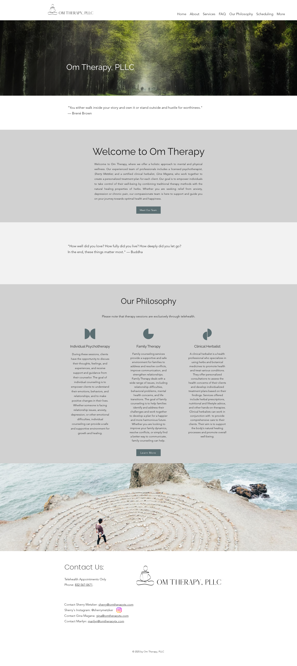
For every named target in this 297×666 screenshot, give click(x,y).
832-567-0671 (83, 585)
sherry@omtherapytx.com (115, 604)
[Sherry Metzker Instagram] (119, 610)
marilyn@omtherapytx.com (106, 621)
